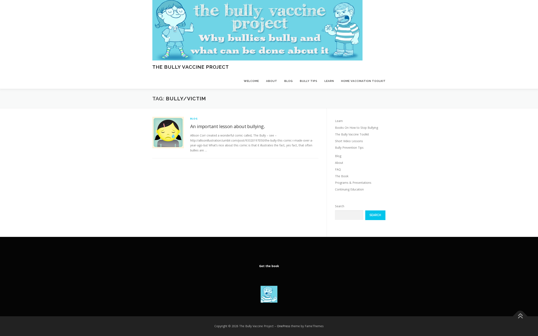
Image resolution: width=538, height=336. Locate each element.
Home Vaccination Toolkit (363, 81)
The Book (341, 176)
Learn (329, 81)
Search (339, 206)
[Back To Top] (520, 316)
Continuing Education (349, 189)
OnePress (283, 326)
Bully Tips (308, 81)
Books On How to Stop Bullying (356, 128)
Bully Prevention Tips (349, 148)
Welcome (251, 81)
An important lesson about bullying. (227, 126)
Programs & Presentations (353, 183)
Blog (288, 81)
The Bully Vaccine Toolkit (352, 134)
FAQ (338, 169)
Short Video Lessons (349, 141)
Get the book (269, 266)
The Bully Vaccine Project (190, 67)
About (271, 81)
